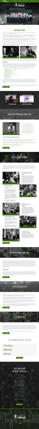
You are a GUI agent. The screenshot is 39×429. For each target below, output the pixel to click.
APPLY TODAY (6, 86)
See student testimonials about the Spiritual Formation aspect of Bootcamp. (27, 132)
